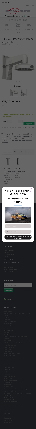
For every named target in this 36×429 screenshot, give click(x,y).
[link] (18, 215)
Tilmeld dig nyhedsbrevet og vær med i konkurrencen (18, 237)
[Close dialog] (31, 190)
